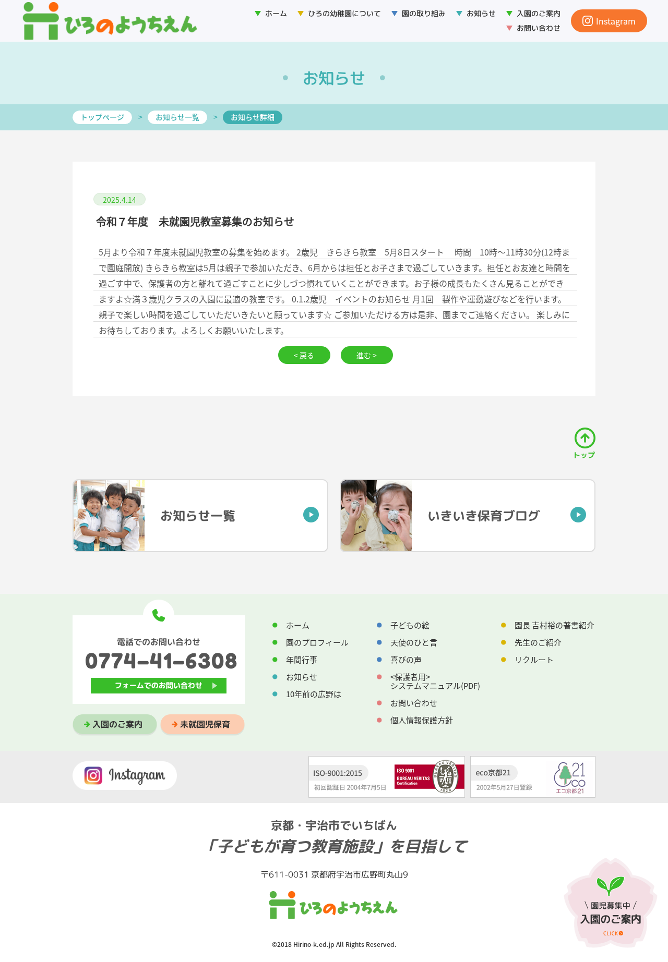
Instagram (616, 21)
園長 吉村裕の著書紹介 (554, 625)
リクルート (534, 659)
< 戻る (304, 355)
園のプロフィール (317, 642)
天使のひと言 (413, 642)
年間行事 (301, 659)
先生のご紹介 (538, 642)
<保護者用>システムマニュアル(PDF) (435, 681)
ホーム (276, 13)
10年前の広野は (313, 694)
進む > (366, 355)
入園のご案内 (117, 724)
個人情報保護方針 (421, 720)
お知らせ (481, 13)
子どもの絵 (410, 625)
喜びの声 (406, 659)
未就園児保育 (205, 724)
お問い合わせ (538, 28)
